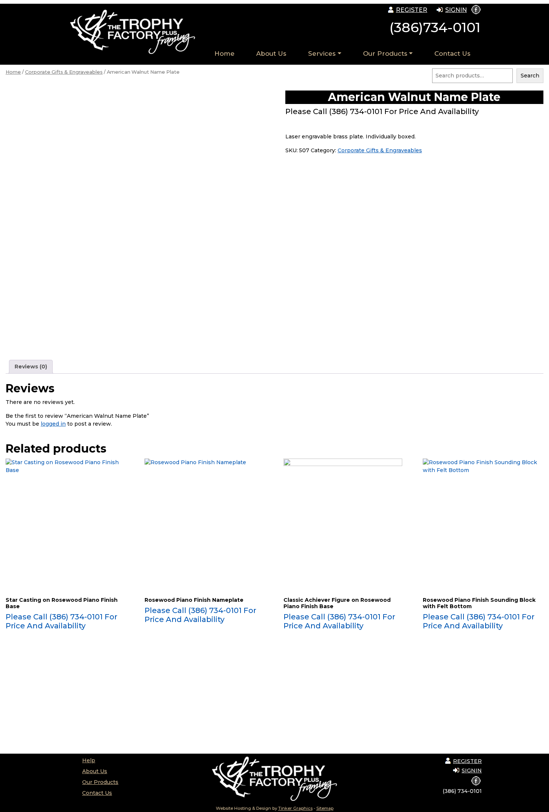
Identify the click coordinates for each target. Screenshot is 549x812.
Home (224, 53)
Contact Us (452, 53)
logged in (53, 423)
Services (322, 53)
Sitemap (325, 808)
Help (88, 760)
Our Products (385, 53)
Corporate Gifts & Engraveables (64, 72)
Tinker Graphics (295, 808)
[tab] (31, 367)
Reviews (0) (31, 366)
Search (530, 75)
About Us (271, 53)
